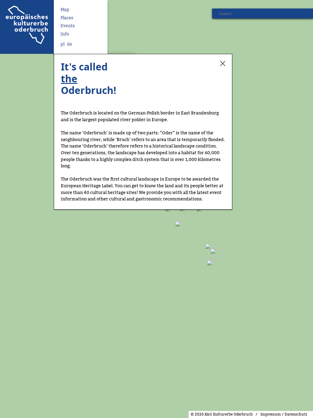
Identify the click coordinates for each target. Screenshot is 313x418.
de (69, 44)
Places (67, 18)
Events (68, 26)
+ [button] (8, 393)
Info (65, 34)
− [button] (8, 403)
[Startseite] (27, 27)
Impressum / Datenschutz (283, 414)
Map (65, 10)
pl (62, 44)
